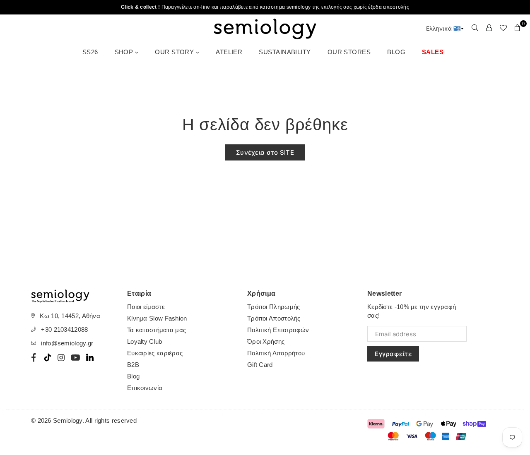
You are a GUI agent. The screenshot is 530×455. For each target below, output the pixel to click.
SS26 (90, 51)
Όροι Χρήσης (265, 341)
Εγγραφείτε (393, 354)
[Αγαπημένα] (503, 28)
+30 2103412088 (64, 329)
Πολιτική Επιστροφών (278, 329)
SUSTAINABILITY (285, 51)
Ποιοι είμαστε (146, 306)
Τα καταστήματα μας (156, 329)
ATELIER (229, 51)
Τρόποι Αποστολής (274, 318)
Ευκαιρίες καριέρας (155, 353)
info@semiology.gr (67, 343)
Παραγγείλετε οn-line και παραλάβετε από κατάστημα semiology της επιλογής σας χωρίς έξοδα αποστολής (265, 7)
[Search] (475, 28)
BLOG (396, 51)
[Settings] (489, 28)
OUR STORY (175, 51)
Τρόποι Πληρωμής (273, 306)
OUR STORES (349, 51)
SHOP (125, 51)
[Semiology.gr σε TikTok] (48, 357)
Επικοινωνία (144, 387)
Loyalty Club (144, 341)
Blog (133, 376)
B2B (133, 364)
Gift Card (260, 364)
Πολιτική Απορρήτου (276, 353)
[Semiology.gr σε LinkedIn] (89, 357)
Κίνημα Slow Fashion (157, 318)
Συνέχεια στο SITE (265, 152)
